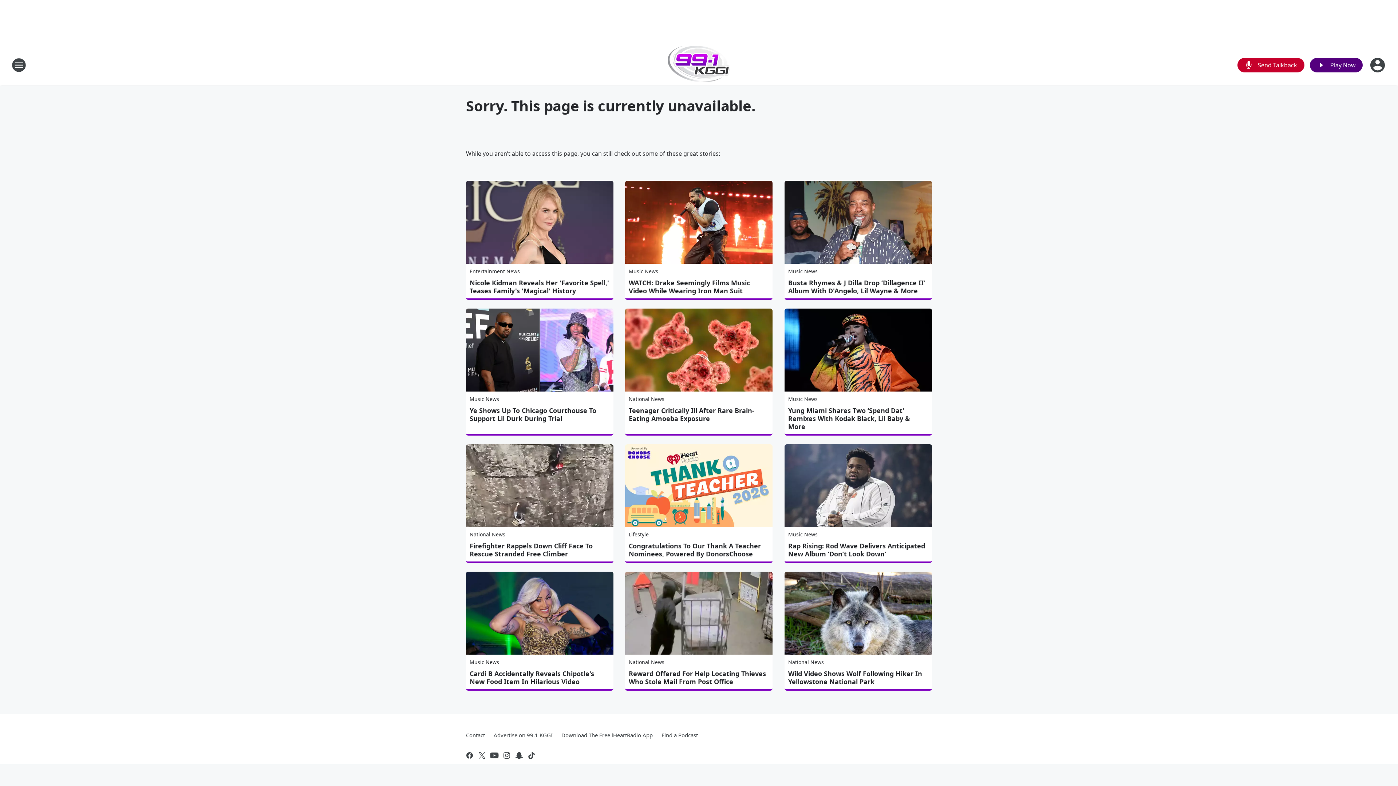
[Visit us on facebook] (469, 755)
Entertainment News (495, 271)
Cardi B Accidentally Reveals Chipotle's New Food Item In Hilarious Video (532, 678)
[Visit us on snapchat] (519, 755)
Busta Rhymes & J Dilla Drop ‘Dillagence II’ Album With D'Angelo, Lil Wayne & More (856, 287)
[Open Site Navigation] (19, 65)
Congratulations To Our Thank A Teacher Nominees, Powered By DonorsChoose (695, 550)
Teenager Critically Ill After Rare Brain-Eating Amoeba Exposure (691, 414)
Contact (475, 735)
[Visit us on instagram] (506, 755)
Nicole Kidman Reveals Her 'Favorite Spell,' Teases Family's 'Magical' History (539, 287)
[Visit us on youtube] (494, 755)
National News (646, 399)
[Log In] (1378, 65)
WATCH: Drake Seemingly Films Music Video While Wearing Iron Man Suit (689, 287)
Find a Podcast (680, 735)
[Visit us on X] (482, 755)
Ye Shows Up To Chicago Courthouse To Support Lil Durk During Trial (533, 414)
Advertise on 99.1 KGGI (523, 735)
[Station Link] (699, 65)
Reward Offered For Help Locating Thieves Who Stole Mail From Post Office (697, 678)
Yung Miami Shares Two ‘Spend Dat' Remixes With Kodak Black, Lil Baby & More (849, 418)
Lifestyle (639, 534)
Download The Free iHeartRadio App (607, 735)
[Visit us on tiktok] (531, 755)
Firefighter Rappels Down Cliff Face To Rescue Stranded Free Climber (531, 550)
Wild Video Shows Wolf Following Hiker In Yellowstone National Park (855, 678)
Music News (643, 271)
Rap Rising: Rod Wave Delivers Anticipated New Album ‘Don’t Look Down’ (856, 550)
